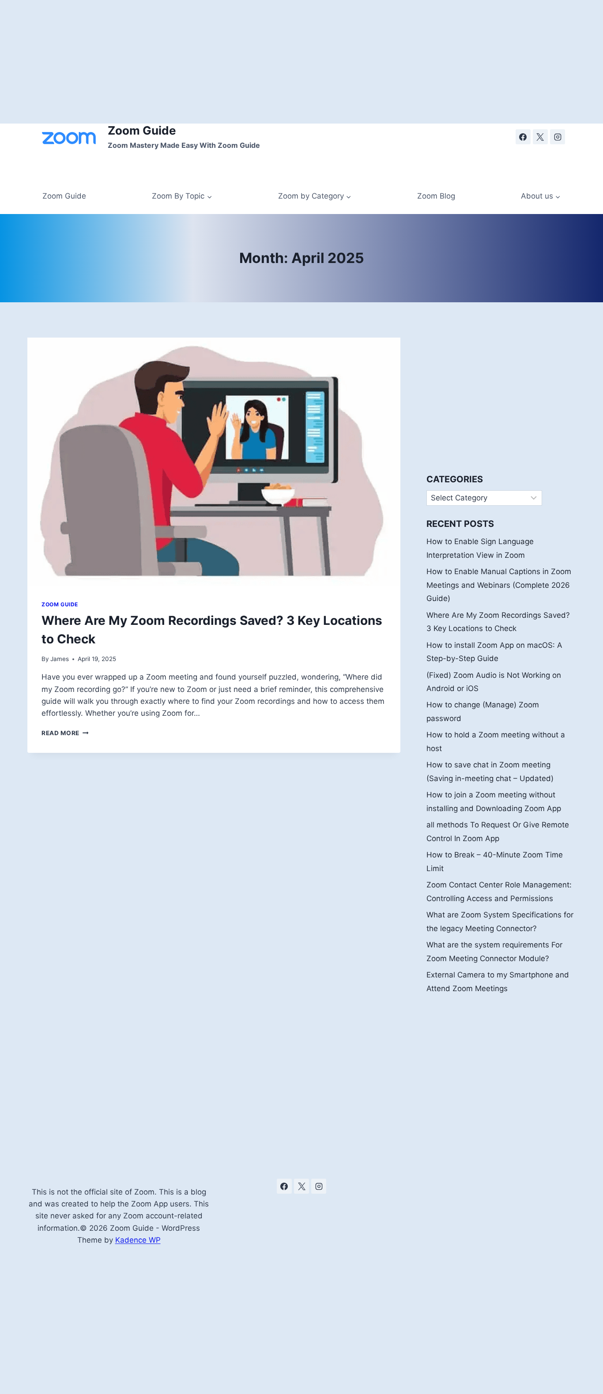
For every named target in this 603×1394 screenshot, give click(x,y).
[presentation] (213, 462)
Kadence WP (138, 1240)
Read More (65, 732)
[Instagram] (557, 136)
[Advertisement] (265, 62)
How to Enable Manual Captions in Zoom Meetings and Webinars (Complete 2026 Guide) (498, 585)
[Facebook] (523, 136)
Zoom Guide (64, 196)
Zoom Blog (436, 196)
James (59, 658)
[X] (540, 136)
